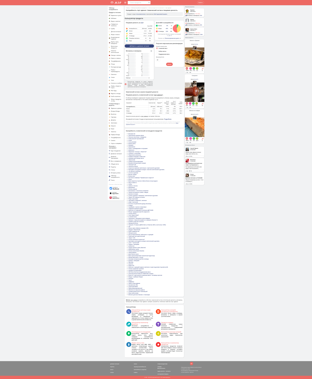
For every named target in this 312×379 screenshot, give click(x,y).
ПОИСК (135, 364)
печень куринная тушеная (136, 268)
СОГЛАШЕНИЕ (160, 374)
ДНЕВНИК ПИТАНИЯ (114, 364)
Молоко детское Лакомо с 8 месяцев (139, 294)
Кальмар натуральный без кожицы (138, 259)
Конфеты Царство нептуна (136, 221)
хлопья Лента (132, 213)
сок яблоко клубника (134, 171)
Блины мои (131, 176)
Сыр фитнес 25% (133, 285)
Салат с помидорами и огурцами (137, 148)
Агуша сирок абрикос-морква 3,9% (138, 228)
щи (129, 226)
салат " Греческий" (133, 242)
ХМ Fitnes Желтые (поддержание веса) (139, 272)
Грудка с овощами (133, 244)
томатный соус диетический (136, 236)
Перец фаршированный (135, 288)
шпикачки (131, 246)
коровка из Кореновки (134, 270)
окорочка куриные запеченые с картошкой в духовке (144, 168)
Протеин (130, 262)
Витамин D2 (131, 134)
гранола (130, 264)
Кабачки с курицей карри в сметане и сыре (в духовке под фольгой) (148, 267)
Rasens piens (132, 143)
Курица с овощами (133, 260)
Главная (128, 7)
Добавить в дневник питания (139, 46)
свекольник (131, 160)
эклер (130, 140)
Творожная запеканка (134, 155)
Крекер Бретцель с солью (135, 257)
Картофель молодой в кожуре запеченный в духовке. (144, 241)
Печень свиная (132, 189)
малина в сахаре (133, 194)
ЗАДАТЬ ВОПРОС (161, 371)
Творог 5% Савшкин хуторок (136, 197)
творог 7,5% (131, 238)
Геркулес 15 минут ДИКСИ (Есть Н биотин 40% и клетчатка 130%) (147, 225)
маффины (131, 281)
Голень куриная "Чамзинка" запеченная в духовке (143, 195)
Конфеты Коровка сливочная (136, 156)
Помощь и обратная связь (115, 184)
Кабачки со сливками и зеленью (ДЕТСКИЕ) (140, 210)
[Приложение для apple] (116, 193)
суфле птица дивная (134, 283)
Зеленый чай (132, 164)
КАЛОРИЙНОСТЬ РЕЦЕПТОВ (140, 369)
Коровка (130, 145)
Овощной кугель (133, 223)
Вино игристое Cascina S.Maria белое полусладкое (143, 181)
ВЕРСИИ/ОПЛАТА (161, 368)
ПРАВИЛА (166, 374)
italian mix (131, 265)
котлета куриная (133, 173)
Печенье (130, 278)
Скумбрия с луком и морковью (137, 207)
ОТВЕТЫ (135, 372)
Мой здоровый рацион (160, 14)
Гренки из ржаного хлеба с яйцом (138, 192)
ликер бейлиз (132, 252)
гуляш (130, 184)
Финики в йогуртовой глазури (137, 163)
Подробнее (167, 119)
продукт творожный (134, 229)
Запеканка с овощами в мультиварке (139, 218)
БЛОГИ (111, 369)
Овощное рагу (132, 233)
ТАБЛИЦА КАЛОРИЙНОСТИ (140, 366)
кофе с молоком (133, 202)
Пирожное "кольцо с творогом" (137, 151)
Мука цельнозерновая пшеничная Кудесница (141, 255)
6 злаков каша (132, 216)
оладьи (130, 205)
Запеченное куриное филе (136, 135)
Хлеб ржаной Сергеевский (136, 138)
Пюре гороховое (133, 199)
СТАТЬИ (112, 372)
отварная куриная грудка (135, 208)
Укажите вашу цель (161, 46)
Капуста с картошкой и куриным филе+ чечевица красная (145, 275)
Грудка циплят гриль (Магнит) (137, 247)
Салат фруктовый (133, 215)
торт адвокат (168, 7)
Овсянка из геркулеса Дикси (136, 290)
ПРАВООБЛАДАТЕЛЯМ (162, 364)
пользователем (140, 14)
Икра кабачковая (133, 293)
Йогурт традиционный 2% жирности (138, 212)
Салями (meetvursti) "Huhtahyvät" (138, 291)
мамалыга (131, 150)
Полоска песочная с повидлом (137, 137)
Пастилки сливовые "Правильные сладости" (141, 177)
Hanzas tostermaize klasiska (136, 251)
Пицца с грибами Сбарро (135, 277)
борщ (130, 179)
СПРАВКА (159, 366)
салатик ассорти (133, 166)
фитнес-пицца (132, 174)
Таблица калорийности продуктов (139, 7)
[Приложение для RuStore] (116, 188)
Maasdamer (131, 187)
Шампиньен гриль (133, 249)
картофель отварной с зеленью (137, 200)
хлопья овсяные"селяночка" (136, 239)
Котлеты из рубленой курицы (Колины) (139, 203)
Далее (169, 64)
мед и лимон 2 (132, 182)
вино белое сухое (133, 254)
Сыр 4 (130, 280)
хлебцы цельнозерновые (135, 161)
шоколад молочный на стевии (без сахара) (140, 273)
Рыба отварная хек (133, 231)
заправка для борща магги (136, 158)
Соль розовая (132, 142)
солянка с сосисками (134, 153)
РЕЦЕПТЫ (112, 366)
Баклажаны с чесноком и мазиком (138, 190)
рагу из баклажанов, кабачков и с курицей (140, 234)
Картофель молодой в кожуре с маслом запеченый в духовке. (146, 169)
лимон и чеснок (133, 186)
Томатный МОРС (133, 286)
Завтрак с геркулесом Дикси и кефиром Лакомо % (143, 220)
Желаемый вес (160, 57)
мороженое (131, 147)
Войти (200, 2)
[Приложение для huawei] (116, 197)
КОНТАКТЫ (168, 371)
